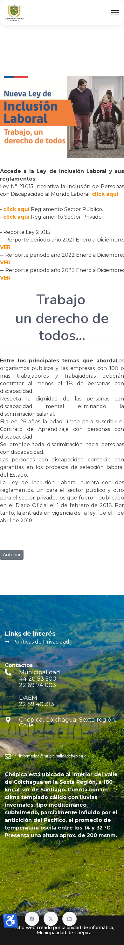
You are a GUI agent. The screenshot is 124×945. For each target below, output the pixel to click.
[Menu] (115, 12)
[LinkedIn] (69, 919)
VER (5, 247)
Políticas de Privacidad (40, 642)
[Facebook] (32, 919)
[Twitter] (51, 919)
